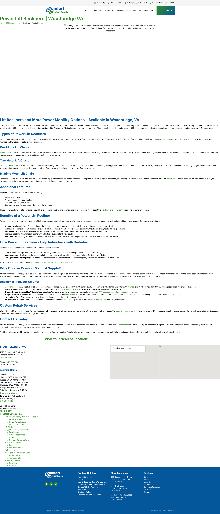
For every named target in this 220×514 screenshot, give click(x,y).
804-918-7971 (6, 411)
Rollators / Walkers (13, 460)
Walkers (12, 465)
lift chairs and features (111, 210)
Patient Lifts (10, 450)
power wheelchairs (67, 289)
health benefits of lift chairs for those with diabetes (50, 262)
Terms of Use (171, 510)
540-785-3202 (13, 362)
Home (2, 23)
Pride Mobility (184, 139)
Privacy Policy (161, 510)
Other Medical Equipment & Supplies (91, 484)
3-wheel (131, 287)
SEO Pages (10, 23)
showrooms (124, 325)
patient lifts (47, 297)
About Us (109, 10)
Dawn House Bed (71, 294)
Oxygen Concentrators (19, 440)
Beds (11, 445)
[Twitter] (56, 484)
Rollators (13, 463)
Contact (147, 492)
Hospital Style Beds (13, 442)
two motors (15, 165)
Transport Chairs (16, 458)
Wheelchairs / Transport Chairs (18, 453)
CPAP (11, 437)
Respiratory (14, 432)
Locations (143, 10)
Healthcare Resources (126, 10)
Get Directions (6, 357)
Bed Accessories (16, 447)
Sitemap (152, 510)
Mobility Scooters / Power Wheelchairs (21, 417)
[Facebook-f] (46, 484)
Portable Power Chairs (19, 419)
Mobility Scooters (16, 424)
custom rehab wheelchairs (127, 311)
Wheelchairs (14, 455)
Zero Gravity (172, 179)
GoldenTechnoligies (165, 139)
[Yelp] (51, 484)
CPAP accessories (105, 292)
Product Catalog (87, 473)
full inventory (20, 327)
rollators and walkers (97, 300)
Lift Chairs (9, 427)
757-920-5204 (116, 499)
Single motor (5, 152)
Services (98, 10)
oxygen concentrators (126, 292)
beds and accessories (173, 294)
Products (87, 10)
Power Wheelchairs (17, 422)
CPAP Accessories (17, 435)
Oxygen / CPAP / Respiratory (17, 429)
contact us (39, 327)
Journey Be (117, 294)
